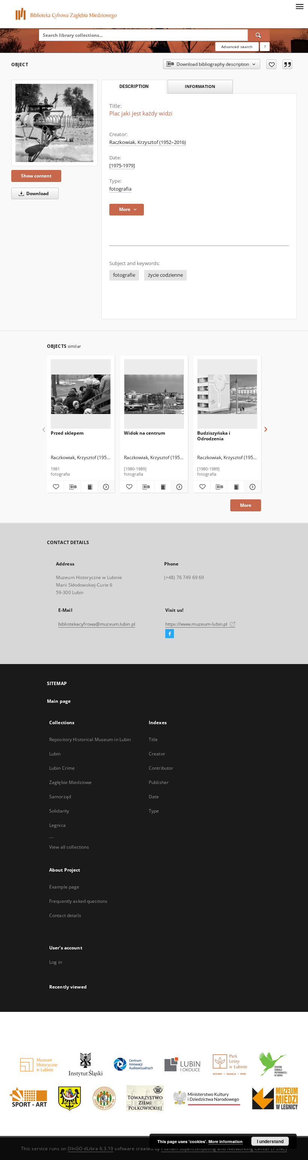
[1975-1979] (122, 165)
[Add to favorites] (271, 64)
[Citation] (287, 64)
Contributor (161, 768)
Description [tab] (133, 86)
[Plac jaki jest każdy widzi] (54, 123)
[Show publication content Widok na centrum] (162, 487)
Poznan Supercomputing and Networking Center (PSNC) (224, 1148)
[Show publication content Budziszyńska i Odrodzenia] (236, 487)
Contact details (65, 915)
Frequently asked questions (78, 901)
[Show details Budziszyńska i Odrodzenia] (251, 487)
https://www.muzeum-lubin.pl (196, 624)
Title (153, 739)
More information (225, 1141)
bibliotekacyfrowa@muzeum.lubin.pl (96, 624)
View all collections (69, 847)
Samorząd (60, 796)
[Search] (259, 35)
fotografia (120, 189)
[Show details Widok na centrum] (178, 487)
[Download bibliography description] (72, 487)
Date (154, 796)
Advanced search (236, 46)
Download (37, 193)
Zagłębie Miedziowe (70, 782)
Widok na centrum (144, 433)
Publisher (159, 782)
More (245, 505)
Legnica (57, 825)
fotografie (124, 275)
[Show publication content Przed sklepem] (89, 487)
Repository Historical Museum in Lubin (90, 739)
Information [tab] (200, 86)
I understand (270, 1141)
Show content (36, 176)
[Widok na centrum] (154, 394)
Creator (157, 754)
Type (154, 811)
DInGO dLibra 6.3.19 (90, 1148)
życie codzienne (165, 275)
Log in (55, 962)
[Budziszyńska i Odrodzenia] (227, 394)
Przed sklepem (67, 433)
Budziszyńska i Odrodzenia (213, 435)
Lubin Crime (62, 768)
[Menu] (299, 6)
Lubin (55, 754)
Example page (64, 887)
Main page (59, 701)
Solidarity (59, 811)
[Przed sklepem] (80, 394)
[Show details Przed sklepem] (105, 487)
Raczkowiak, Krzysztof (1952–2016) (147, 142)
